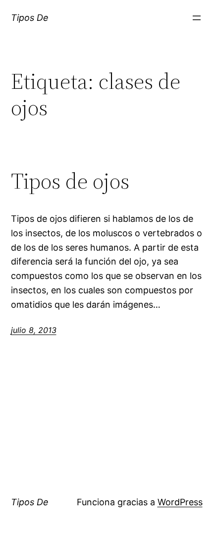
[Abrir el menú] (197, 18)
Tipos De (30, 17)
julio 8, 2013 (33, 330)
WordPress (180, 502)
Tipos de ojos (70, 181)
